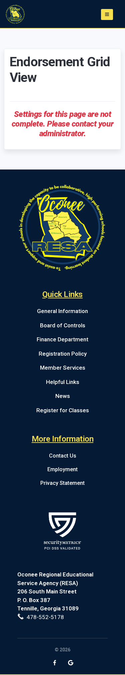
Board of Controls (62, 325)
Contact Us (62, 456)
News (62, 396)
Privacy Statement (62, 483)
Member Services (62, 367)
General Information (62, 311)
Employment (62, 469)
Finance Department (62, 339)
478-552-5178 (44, 617)
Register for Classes (62, 410)
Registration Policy (63, 353)
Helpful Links (62, 382)
